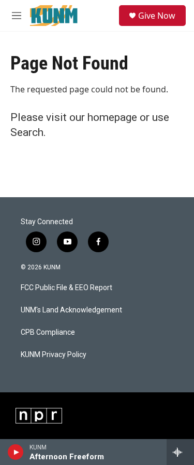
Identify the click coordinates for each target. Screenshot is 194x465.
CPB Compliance (48, 332)
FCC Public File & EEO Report (66, 288)
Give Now (156, 15)
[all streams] (180, 452)
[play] (15, 452)
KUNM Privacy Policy (53, 355)
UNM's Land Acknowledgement (71, 310)
